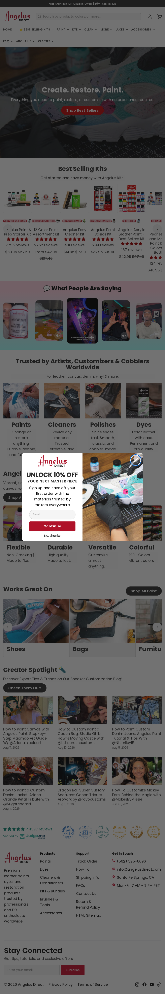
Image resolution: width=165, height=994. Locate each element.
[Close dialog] (135, 460)
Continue (52, 526)
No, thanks (52, 535)
